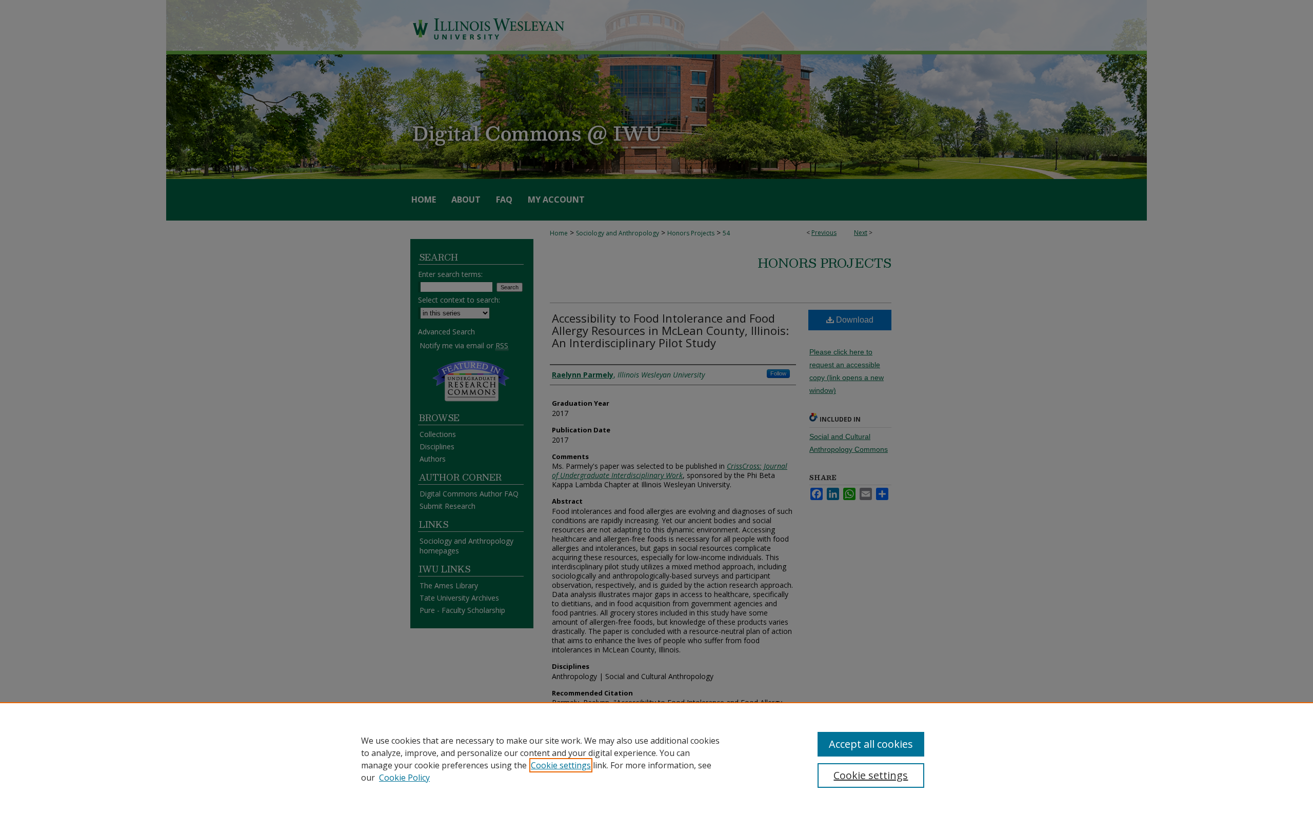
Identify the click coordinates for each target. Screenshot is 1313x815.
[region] (656, 758)
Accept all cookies (871, 744)
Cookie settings (561, 765)
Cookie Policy (404, 777)
